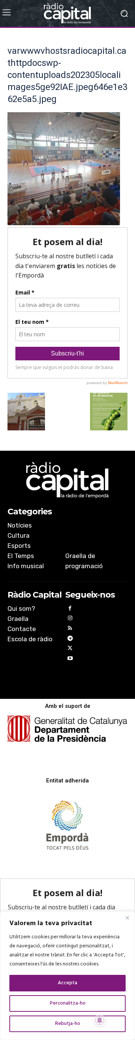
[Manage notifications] (100, 1020)
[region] (67, 975)
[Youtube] (70, 659)
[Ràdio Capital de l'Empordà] (68, 13)
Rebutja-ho (67, 1023)
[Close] (127, 917)
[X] (70, 649)
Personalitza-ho (68, 1003)
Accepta (67, 983)
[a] (67, 480)
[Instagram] (70, 619)
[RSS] (70, 629)
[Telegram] (70, 639)
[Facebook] (70, 609)
